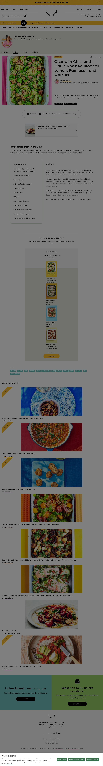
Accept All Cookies (92, 759)
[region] (51, 759)
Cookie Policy (9, 763)
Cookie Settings (61, 759)
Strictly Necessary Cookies (76, 759)
